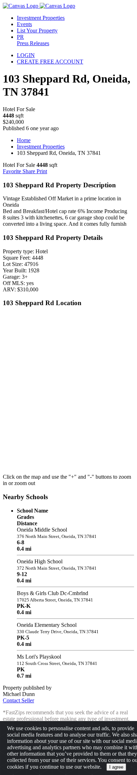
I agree (116, 767)
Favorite (12, 171)
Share (29, 171)
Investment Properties (41, 147)
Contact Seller (18, 700)
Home (24, 140)
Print (42, 171)
